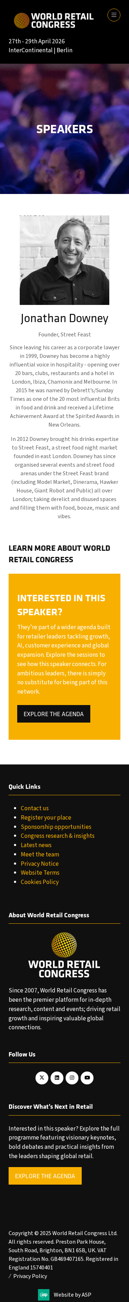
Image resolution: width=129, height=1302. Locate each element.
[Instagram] (72, 1078)
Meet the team (40, 854)
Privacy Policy (30, 1276)
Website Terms (40, 872)
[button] (114, 15)
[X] (41, 1078)
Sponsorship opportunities (56, 826)
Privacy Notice (40, 863)
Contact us (35, 808)
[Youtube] (87, 1078)
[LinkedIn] (57, 1078)
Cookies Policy (40, 882)
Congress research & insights (58, 835)
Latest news (36, 845)
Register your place (46, 817)
